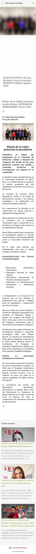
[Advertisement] (18, 54)
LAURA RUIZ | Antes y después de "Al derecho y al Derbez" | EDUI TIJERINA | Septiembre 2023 (17, 483)
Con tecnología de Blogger (19, 548)
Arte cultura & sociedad (13, 3)
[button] (3, 111)
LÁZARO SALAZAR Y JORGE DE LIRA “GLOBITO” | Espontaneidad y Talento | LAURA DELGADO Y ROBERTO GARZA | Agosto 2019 (17, 523)
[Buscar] (33, 3)
